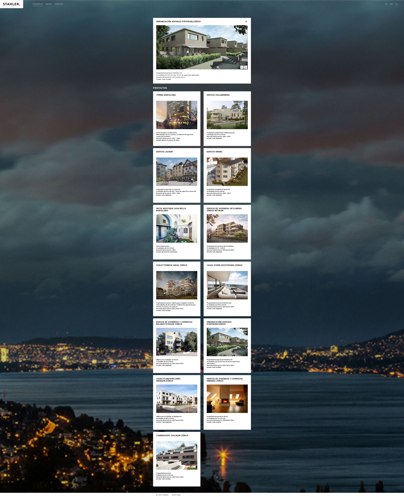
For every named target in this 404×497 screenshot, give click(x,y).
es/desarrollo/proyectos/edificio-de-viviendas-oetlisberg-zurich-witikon (227, 232)
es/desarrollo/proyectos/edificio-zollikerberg (227, 118)
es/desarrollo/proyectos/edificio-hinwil (227, 175)
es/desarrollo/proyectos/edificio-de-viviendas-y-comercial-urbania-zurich (227, 402)
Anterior (242, 67)
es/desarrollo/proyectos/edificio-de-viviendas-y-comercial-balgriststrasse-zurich (176, 345)
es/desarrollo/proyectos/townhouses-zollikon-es (176, 459)
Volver (246, 21)
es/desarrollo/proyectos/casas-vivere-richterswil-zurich (227, 289)
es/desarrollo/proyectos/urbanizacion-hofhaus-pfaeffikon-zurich (227, 345)
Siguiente (245, 67)
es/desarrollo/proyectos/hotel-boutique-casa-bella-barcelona (176, 232)
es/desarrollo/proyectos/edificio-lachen (176, 175)
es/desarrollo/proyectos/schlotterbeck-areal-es (176, 289)
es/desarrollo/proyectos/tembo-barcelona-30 (176, 118)
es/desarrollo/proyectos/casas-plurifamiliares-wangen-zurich (176, 402)
